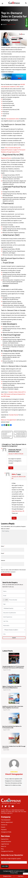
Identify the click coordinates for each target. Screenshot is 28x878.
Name (3, 546)
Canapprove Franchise (7, 851)
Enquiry (3, 827)
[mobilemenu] (2, 3)
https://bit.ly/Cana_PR (18, 511)
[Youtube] (12, 806)
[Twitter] (5, 806)
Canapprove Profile (6, 832)
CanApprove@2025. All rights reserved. (13, 871)
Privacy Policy (14, 873)
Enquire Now (7, 876)
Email (2, 553)
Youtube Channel (13, 415)
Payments (4, 829)
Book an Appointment (7, 822)
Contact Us (4, 824)
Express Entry (4, 839)
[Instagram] (9, 806)
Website (3, 560)
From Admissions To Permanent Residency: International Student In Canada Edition (7, 435)
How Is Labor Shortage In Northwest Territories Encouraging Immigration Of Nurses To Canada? (20, 434)
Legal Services (5, 844)
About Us (3, 846)
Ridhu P (14, 474)
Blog (2, 849)
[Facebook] (2, 806)
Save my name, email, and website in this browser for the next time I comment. (13, 571)
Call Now (20, 876)
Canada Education (6, 841)
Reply (10, 468)
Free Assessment (5, 820)
